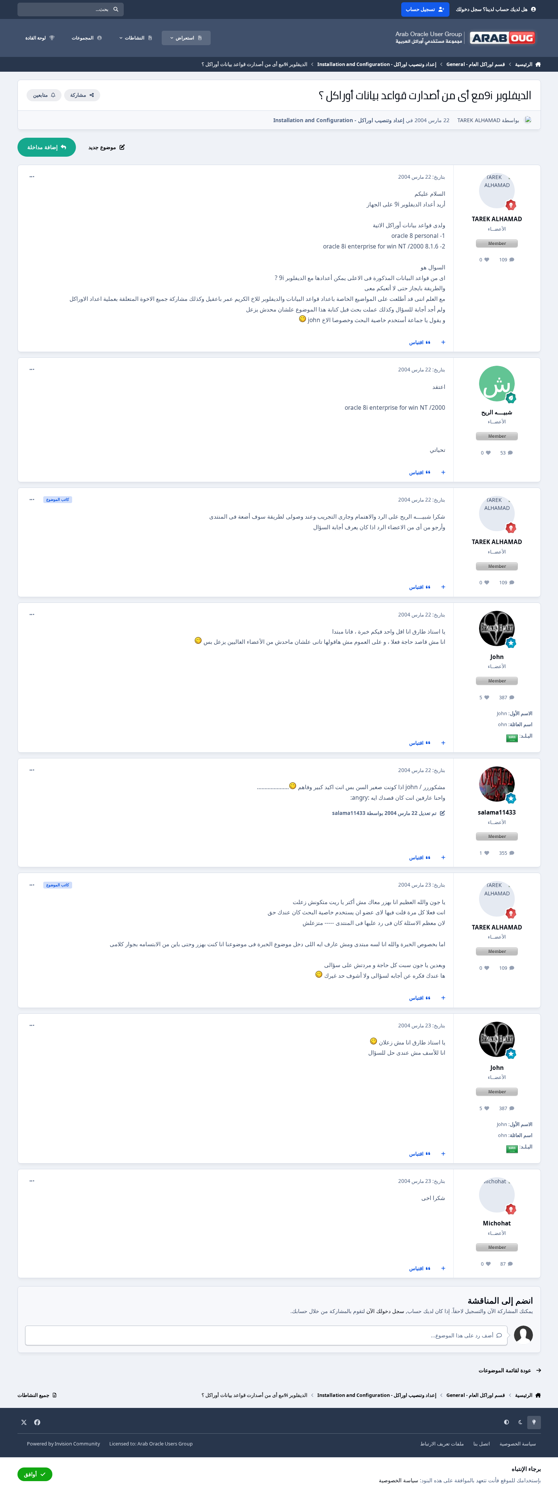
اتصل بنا (481, 1444)
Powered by (63, 1444)
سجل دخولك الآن (385, 1311)
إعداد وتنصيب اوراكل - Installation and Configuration (338, 120)
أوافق (30, 1474)
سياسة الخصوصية (518, 1444)
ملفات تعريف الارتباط (442, 1444)
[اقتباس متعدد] (443, 343)
